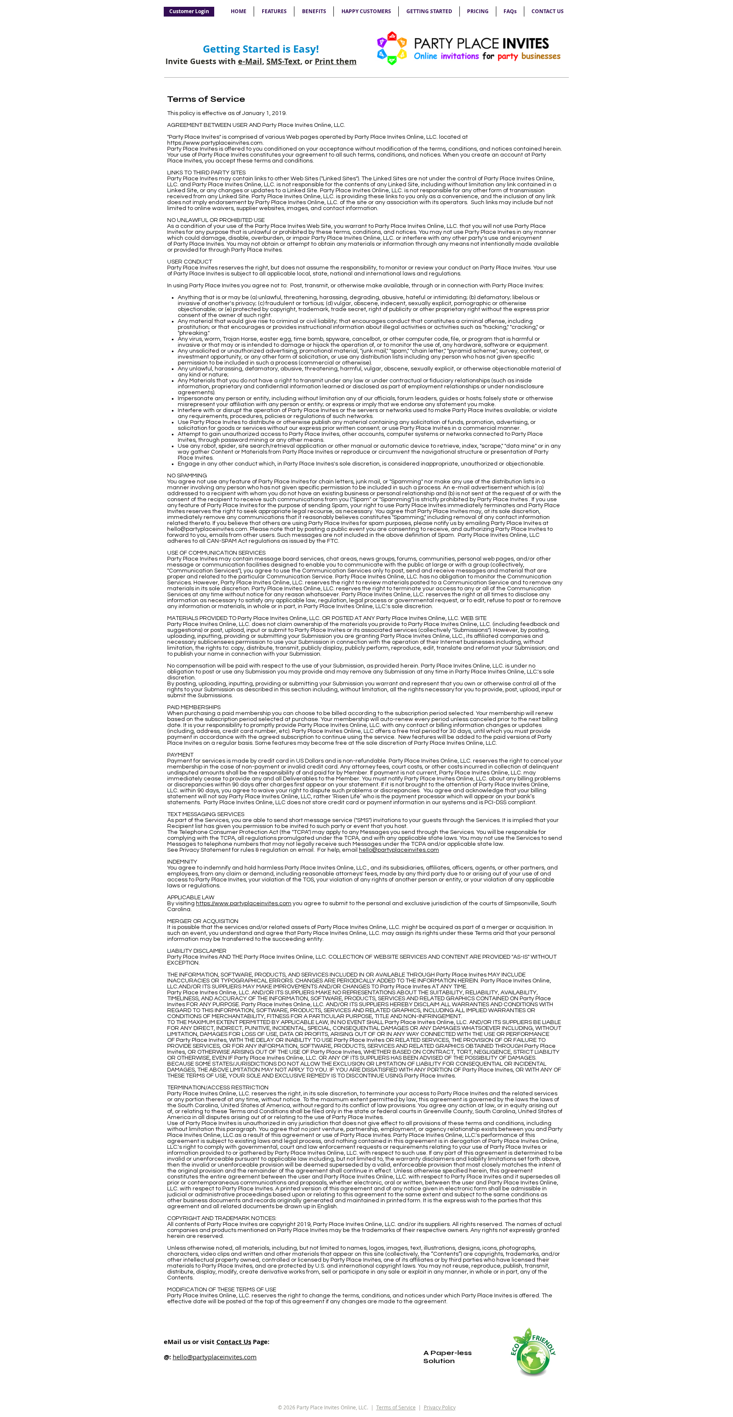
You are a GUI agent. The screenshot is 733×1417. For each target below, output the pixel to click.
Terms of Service (396, 1407)
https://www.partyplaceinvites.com (215, 143)
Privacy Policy (440, 1407)
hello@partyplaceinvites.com (207, 529)
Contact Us (233, 1341)
